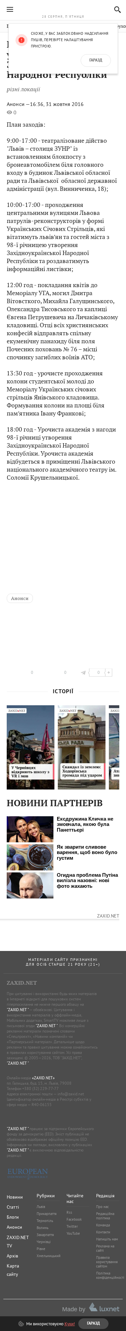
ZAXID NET (63, 8)
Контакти (103, 1232)
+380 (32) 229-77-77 (40, 1088)
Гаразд (95, 60)
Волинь (42, 1227)
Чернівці (44, 1241)
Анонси (20, 598)
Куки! (70, 1323)
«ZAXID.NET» (43, 1077)
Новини (15, 1197)
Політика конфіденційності (110, 1275)
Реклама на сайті (105, 1248)
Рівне (41, 1248)
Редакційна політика (105, 1215)
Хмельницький (48, 1255)
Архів (12, 1256)
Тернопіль (45, 1220)
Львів (41, 1206)
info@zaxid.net (70, 1093)
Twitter (72, 1226)
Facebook (74, 1219)
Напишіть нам (107, 1239)
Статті (13, 1207)
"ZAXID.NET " (18, 1009)
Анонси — (18, 104)
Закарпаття (45, 1234)
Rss (69, 1212)
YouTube (73, 1233)
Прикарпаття (46, 1213)
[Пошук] (115, 9)
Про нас (102, 1206)
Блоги (13, 1217)
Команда (103, 1225)
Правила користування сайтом (107, 1261)
